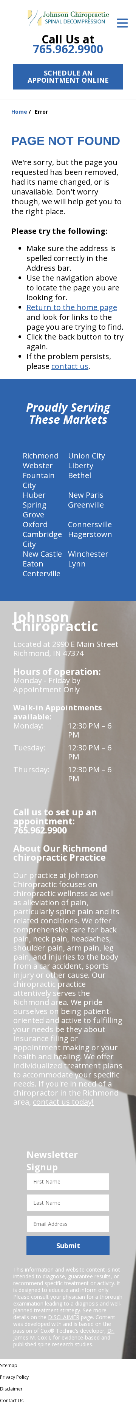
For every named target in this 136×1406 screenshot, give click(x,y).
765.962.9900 (68, 49)
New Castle (42, 554)
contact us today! (63, 1102)
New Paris (86, 495)
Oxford (35, 524)
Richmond (41, 456)
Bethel (79, 475)
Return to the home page (71, 307)
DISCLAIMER (63, 1317)
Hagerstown (90, 534)
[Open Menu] (122, 23)
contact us (69, 366)
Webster (38, 465)
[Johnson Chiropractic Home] (68, 17)
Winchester (88, 554)
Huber (34, 495)
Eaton (33, 564)
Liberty (80, 465)
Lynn (77, 564)
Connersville (90, 524)
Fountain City (39, 480)
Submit (68, 1245)
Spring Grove (34, 510)
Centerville (41, 573)
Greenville (86, 505)
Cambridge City (42, 539)
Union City (86, 456)
